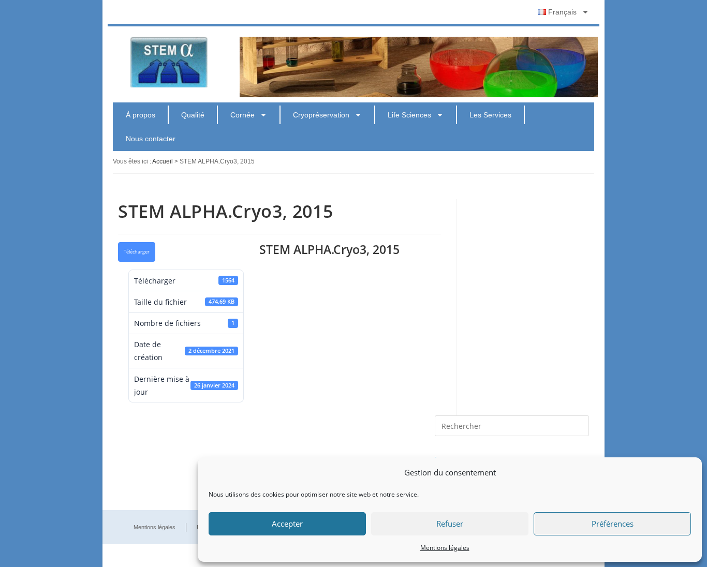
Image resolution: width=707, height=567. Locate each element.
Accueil (162, 161)
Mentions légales (444, 547)
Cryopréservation (321, 115)
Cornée (242, 115)
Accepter (287, 523)
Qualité (192, 115)
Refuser (449, 523)
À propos (140, 115)
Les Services (490, 115)
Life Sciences (409, 115)
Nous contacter (150, 139)
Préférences (613, 523)
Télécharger (137, 252)
